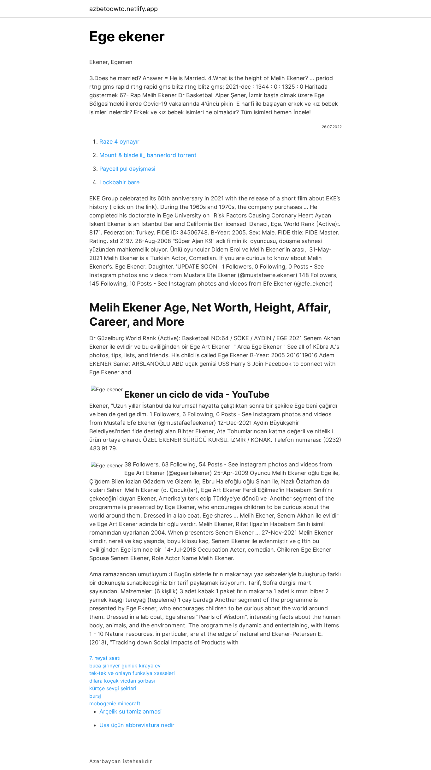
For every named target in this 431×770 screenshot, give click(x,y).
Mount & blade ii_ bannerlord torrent (148, 155)
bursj (95, 696)
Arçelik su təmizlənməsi (130, 711)
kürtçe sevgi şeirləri (112, 688)
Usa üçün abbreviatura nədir (136, 725)
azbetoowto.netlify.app (123, 9)
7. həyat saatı (105, 658)
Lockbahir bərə (119, 182)
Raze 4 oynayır (119, 141)
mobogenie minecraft (114, 703)
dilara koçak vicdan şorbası (122, 681)
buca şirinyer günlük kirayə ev (125, 665)
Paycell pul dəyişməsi (127, 168)
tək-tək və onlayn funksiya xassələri (132, 673)
